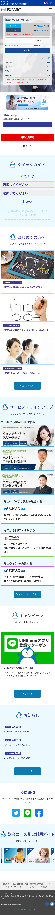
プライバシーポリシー (28, 887)
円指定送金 (36, 45)
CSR (48, 884)
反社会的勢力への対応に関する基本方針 (28, 884)
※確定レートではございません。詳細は (19, 34)
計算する (27, 50)
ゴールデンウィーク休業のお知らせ (18, 758)
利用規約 (43, 887)
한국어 (52, 3)
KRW (39, 40)
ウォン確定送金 (12, 45)
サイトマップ (11, 887)
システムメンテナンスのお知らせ (17, 745)
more (27, 125)
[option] (16, 855)
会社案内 (5, 884)
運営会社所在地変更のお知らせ (17, 119)
